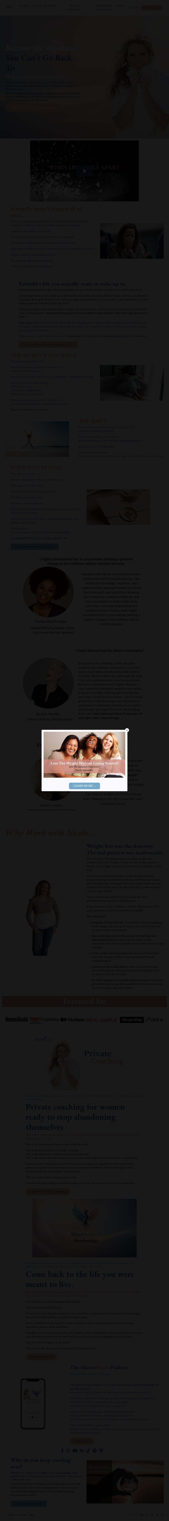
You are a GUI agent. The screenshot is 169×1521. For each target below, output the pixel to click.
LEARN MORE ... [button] (84, 785)
